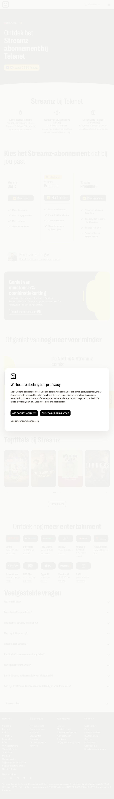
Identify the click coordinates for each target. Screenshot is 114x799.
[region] (57, 399)
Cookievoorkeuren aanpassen (25, 421)
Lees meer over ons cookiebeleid (50, 402)
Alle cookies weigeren (24, 413)
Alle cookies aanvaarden (55, 413)
